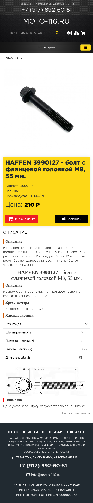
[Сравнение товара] (69, 30)
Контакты (75, 432)
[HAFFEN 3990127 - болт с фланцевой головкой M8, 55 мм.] (46, 110)
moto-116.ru (46, 21)
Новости (30, 432)
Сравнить (73, 219)
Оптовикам (52, 432)
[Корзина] (83, 30)
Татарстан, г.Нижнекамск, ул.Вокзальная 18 (46, 4)
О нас (13, 432)
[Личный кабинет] (76, 30)
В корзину (24, 219)
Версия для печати (76, 413)
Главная (12, 58)
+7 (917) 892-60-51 (46, 10)
